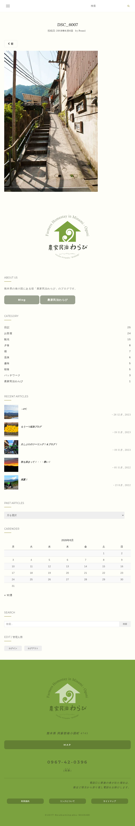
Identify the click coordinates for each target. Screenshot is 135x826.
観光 (7, 339)
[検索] (128, 6)
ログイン (13, 648)
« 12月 (8, 595)
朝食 (7, 369)
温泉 (7, 357)
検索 (125, 624)
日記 (7, 327)
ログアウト (33, 648)
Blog (22, 299)
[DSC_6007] (51, 121)
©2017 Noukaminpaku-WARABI (67, 814)
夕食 (7, 345)
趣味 (7, 363)
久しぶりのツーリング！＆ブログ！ (39, 444)
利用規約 (25, 801)
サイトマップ (109, 801)
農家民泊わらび (57, 299)
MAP (67, 744)
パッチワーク (12, 375)
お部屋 (8, 333)
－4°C (24, 409)
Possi (82, 30)
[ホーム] (67, 698)
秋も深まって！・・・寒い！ (36, 461)
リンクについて (67, 801)
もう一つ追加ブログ (31, 426)
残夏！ (24, 479)
